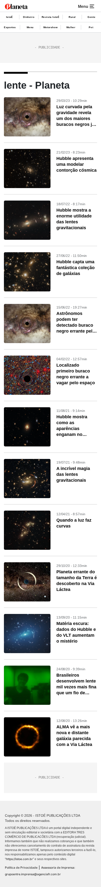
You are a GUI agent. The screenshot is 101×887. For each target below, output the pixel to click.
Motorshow (50, 27)
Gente (91, 17)
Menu (30, 27)
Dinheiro (28, 17)
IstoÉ (9, 17)
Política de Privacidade (21, 867)
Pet (91, 27)
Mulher (71, 27)
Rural (72, 17)
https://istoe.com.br (19, 859)
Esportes (10, 27)
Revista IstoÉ (51, 17)
